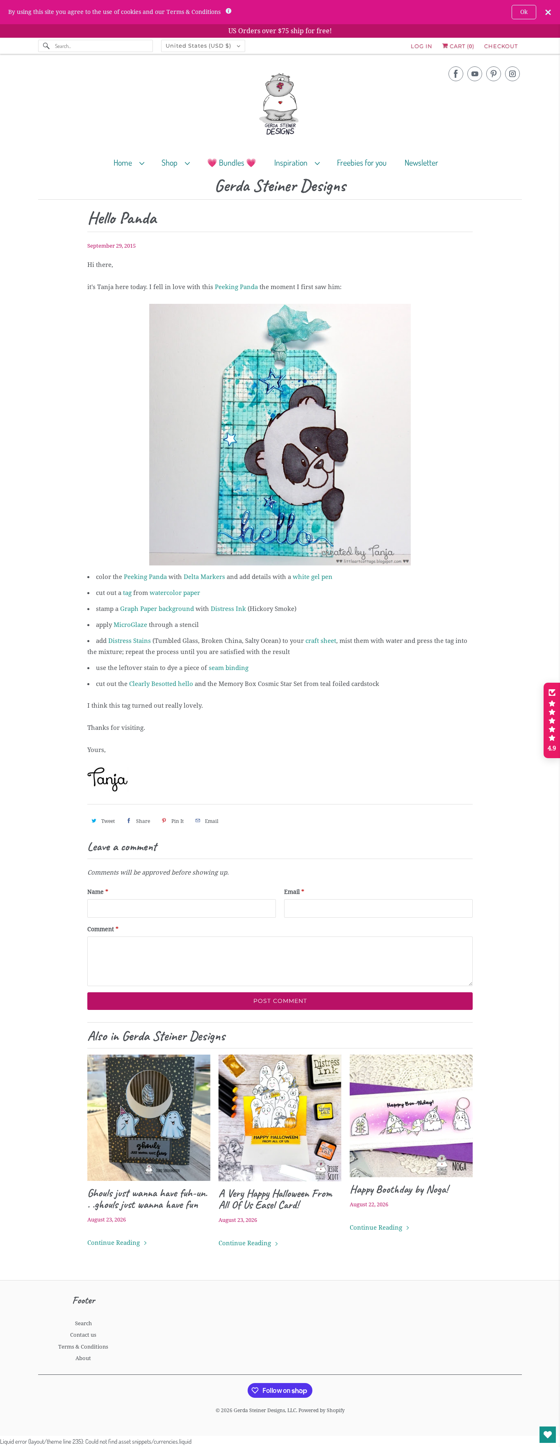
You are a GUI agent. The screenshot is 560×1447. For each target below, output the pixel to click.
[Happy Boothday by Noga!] (411, 1116)
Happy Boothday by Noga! (399, 1189)
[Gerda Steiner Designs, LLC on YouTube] (474, 73)
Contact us (83, 1335)
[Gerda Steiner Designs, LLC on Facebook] (455, 73)
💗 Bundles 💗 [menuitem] (231, 162)
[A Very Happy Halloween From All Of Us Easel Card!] (280, 1118)
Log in (422, 46)
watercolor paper (175, 593)
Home (124, 162)
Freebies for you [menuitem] (362, 162)
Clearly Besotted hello (161, 684)
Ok (524, 12)
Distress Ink (228, 609)
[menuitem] (133, 162)
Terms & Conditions (83, 1347)
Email (294, 892)
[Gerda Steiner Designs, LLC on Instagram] (512, 73)
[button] (552, 720)
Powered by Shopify (321, 1410)
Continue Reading (114, 1242)
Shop (171, 162)
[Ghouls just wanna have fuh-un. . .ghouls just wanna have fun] (148, 1118)
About (83, 1358)
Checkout (501, 46)
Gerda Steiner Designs (280, 185)
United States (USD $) (199, 45)
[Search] (46, 46)
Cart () (461, 46)
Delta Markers (204, 577)
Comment (102, 929)
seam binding (228, 668)
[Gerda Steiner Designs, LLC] (280, 105)
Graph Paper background (157, 609)
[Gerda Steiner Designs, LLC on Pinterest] (493, 73)
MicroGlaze (130, 625)
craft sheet (320, 641)
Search (83, 1323)
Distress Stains (129, 641)
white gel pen (312, 577)
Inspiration (292, 162)
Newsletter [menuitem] (421, 162)
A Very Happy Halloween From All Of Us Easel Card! (275, 1198)
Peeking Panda (236, 287)
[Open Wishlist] (548, 1434)
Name (97, 892)
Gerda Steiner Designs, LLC (265, 1410)
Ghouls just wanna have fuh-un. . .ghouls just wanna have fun (147, 1198)
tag (127, 593)
